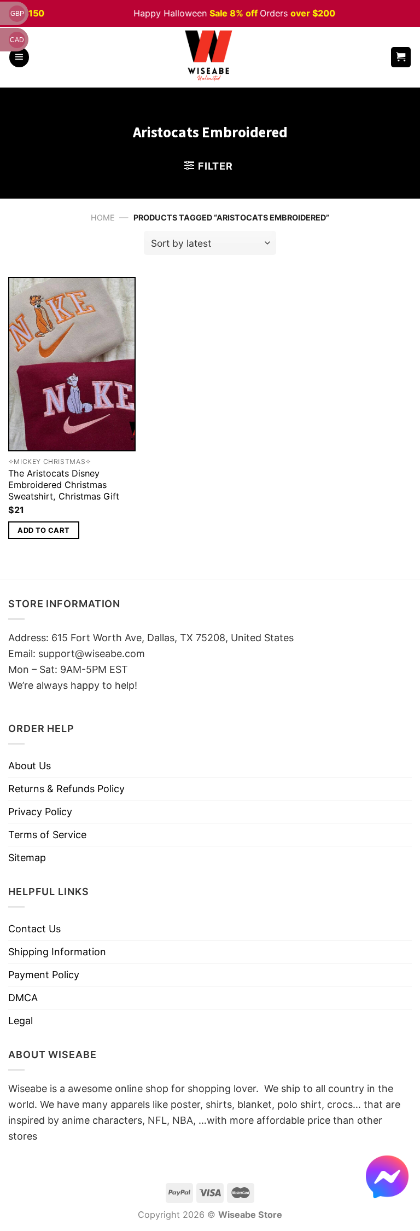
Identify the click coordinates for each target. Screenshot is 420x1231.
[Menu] (19, 57)
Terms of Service (47, 834)
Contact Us (34, 928)
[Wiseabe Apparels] (210, 57)
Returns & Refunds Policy (66, 788)
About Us (29, 765)
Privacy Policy (40, 811)
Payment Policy (43, 974)
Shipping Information (57, 951)
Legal (20, 1020)
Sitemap (27, 857)
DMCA (23, 997)
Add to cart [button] (43, 530)
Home (103, 217)
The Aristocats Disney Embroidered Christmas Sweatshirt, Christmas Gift (63, 485)
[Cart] (401, 57)
